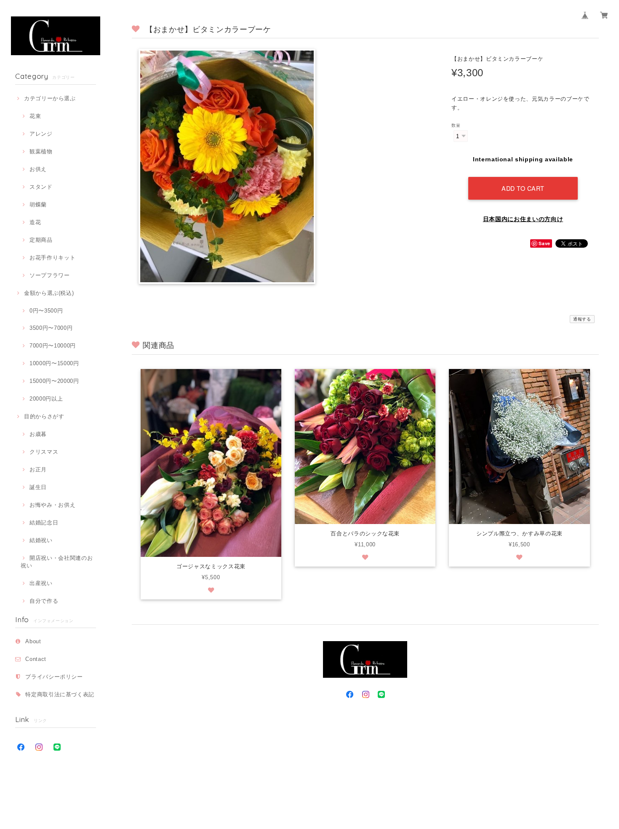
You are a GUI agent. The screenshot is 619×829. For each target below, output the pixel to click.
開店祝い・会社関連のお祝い (57, 562)
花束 (35, 116)
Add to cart (523, 188)
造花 (35, 222)
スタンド (40, 187)
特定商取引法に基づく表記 (59, 694)
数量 (455, 125)
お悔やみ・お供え (52, 505)
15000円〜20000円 (54, 381)
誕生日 (38, 487)
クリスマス (43, 452)
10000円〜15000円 (54, 363)
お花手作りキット (52, 257)
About (33, 641)
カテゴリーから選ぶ (50, 98)
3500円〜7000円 (50, 328)
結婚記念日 (43, 522)
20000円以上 (46, 399)
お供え (38, 169)
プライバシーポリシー (54, 677)
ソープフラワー (49, 275)
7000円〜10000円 (52, 345)
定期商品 (40, 240)
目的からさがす (44, 416)
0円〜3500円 (46, 311)
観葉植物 (40, 151)
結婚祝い (40, 540)
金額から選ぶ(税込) (49, 293)
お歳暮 (38, 434)
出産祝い (40, 583)
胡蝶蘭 (38, 204)
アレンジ (40, 134)
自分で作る (43, 601)
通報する (582, 319)
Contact (35, 659)
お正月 (38, 469)
